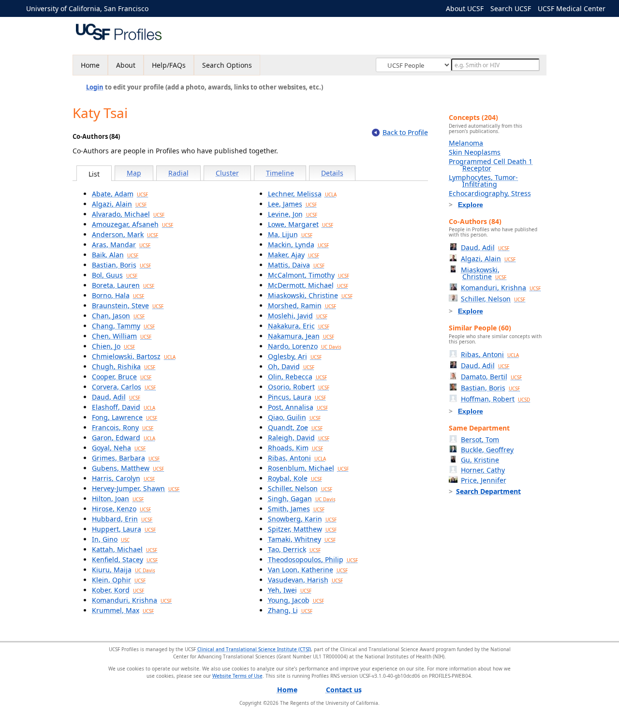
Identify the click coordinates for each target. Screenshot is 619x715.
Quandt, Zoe (295, 427)
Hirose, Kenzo (121, 508)
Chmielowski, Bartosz (134, 356)
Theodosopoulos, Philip (313, 559)
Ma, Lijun (290, 234)
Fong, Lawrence (124, 417)
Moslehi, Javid (297, 315)
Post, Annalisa (298, 407)
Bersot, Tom (480, 439)
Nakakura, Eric (298, 325)
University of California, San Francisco (87, 8)
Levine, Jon (292, 214)
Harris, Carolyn (123, 478)
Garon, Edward (123, 437)
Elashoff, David (123, 407)
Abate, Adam (120, 193)
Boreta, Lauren (123, 285)
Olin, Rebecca (297, 376)
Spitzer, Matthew (302, 529)
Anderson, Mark (125, 234)
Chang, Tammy (123, 325)
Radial (178, 173)
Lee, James (292, 204)
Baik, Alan (115, 254)
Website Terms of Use (237, 675)
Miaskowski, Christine (310, 295)
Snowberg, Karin (302, 518)
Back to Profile (405, 132)
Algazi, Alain (119, 204)
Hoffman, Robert (495, 398)
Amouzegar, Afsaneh (132, 224)
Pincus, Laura (297, 397)
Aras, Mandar (121, 244)
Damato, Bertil (491, 376)
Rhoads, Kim (295, 447)
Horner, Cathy (483, 470)
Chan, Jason (118, 315)
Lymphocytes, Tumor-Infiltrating (483, 181)
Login (94, 87)
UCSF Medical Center (571, 8)
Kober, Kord (118, 590)
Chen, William (121, 336)
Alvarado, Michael (128, 214)
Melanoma (466, 143)
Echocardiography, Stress (490, 193)
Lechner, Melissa (302, 193)
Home (90, 65)
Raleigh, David (298, 437)
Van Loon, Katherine (308, 569)
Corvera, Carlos (124, 386)
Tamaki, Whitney (302, 539)
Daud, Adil (116, 397)
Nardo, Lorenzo (304, 346)
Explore (470, 205)
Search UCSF (510, 8)
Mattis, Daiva (296, 264)
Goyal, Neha (119, 447)
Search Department (488, 491)
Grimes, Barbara (126, 457)
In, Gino (111, 539)
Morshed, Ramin (302, 305)
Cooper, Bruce (121, 376)
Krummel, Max (123, 610)
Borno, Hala (118, 295)
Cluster (227, 173)
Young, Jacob (296, 600)
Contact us (344, 689)
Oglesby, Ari (295, 356)
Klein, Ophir (119, 579)
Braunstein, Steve (127, 305)
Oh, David (291, 366)
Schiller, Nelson (300, 488)
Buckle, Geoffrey (487, 449)
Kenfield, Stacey (125, 559)
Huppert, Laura (124, 529)
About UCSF (465, 8)
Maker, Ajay (293, 254)
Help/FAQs (169, 65)
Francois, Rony (122, 427)
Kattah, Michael (124, 549)
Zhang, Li (290, 610)
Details (332, 173)
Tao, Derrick (294, 549)
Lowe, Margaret (300, 224)
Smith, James (296, 508)
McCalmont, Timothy (308, 275)
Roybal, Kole (295, 478)
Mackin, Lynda (298, 244)
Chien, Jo (113, 346)
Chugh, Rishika (123, 366)
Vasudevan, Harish (305, 579)
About (125, 65)
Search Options (227, 65)
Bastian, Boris (121, 264)
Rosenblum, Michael (308, 468)
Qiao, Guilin (294, 417)
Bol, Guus (114, 275)
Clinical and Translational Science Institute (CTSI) (254, 649)
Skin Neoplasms (475, 152)
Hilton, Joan (118, 498)
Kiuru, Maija (123, 569)
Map (134, 173)
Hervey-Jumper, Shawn (135, 488)
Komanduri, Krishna (132, 600)
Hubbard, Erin (122, 518)
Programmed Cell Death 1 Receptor (490, 165)
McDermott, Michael (308, 285)
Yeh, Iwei (289, 590)
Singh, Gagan (302, 498)
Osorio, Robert (298, 386)
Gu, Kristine (480, 459)
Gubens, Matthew (128, 468)
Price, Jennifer (483, 480)
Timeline (280, 173)
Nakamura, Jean (301, 336)
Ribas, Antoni (297, 457)
